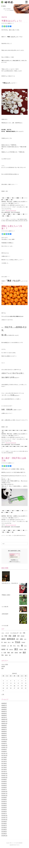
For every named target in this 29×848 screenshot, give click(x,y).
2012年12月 (4, 835)
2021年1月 (4, 717)
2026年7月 (4, 705)
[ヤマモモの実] (14, 619)
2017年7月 (4, 761)
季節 (13, 642)
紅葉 (5, 652)
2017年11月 (4, 753)
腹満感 (9, 452)
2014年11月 (4, 817)
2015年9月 (4, 797)
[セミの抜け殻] (14, 600)
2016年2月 (4, 787)
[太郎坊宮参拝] (14, 609)
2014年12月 (4, 815)
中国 (2, 636)
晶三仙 (15, 535)
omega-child (11, 844)
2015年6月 (4, 803)
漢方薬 (21, 649)
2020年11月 (4, 721)
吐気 (20, 451)
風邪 (24, 652)
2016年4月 (4, 783)
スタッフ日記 (8, 535)
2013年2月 (4, 833)
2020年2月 (4, 735)
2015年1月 (4, 813)
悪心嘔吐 (13, 220)
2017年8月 (4, 759)
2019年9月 (4, 741)
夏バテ (9, 642)
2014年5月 (4, 829)
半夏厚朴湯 (21, 219)
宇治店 (17, 642)
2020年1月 (4, 737)
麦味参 (6, 655)
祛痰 (26, 220)
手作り (14, 645)
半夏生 (4, 220)
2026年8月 (4, 703)
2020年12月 (4, 719)
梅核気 (16, 220)
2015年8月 (4, 799)
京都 (14, 635)
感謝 (11, 645)
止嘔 (19, 220)
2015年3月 (4, 809)
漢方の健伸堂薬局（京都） (14, 550)
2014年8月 (4, 823)
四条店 (5, 642)
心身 (8, 645)
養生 (2, 655)
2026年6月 (4, 707)
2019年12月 (4, 739)
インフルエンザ (14, 633)
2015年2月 (4, 811)
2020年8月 (4, 727)
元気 (21, 639)
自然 (12, 652)
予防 (9, 636)
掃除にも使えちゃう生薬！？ (11, 227)
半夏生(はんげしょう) (11, 20)
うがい (2, 633)
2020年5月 (4, 733)
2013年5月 (4, 831)
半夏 (18, 219)
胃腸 (8, 652)
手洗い (18, 645)
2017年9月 (4, 757)
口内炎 (25, 639)
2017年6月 (4, 763)
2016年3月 (4, 785)
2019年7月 (4, 743)
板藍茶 (3, 649)
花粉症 (16, 652)
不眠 (24, 633)
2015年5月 (4, 805)
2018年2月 (4, 751)
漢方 (21, 535)
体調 (18, 636)
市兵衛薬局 (3, 645)
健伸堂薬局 (11, 639)
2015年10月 (4, 795)
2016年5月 (4, 781)
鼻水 (10, 655)
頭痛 (20, 652)
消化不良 (21, 220)
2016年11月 (4, 775)
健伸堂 (7, 2)
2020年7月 (4, 729)
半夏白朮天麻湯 (8, 220)
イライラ (7, 633)
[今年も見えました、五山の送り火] (14, 576)
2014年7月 (4, 825)
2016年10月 (4, 777)
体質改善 (22, 636)
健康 (17, 639)
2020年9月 (4, 725)
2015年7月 (4, 801)
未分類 (7, 219)
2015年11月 (4, 793)
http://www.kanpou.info (11, 525)
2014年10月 (4, 819)
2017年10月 (4, 755)
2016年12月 (4, 773)
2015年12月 (4, 791)
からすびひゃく (14, 219)
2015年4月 (4, 807)
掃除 (23, 451)
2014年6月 (4, 827)
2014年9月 (4, 821)
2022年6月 (4, 715)
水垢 (25, 451)
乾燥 (6, 636)
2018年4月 (4, 749)
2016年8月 (4, 779)
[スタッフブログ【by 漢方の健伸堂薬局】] (14, 13)
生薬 (25, 649)
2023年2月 (4, 713)
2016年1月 (4, 789)
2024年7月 (4, 711)
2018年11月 (4, 747)
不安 (20, 633)
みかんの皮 (13, 451)
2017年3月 (4, 769)
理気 (24, 220)
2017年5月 (4, 765)
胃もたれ (23, 535)
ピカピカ (17, 451)
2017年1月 (4, 771)
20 (14, 685)
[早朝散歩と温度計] (14, 588)
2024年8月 (4, 709)
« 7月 (2, 694)
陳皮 (12, 452)
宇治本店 (23, 642)
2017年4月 (4, 767)
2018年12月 (4, 745)
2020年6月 (4, 731)
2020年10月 (4, 723)
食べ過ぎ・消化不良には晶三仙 (13, 459)
